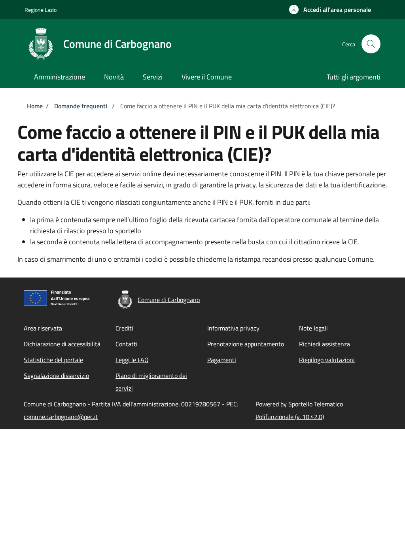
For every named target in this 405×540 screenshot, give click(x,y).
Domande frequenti (81, 106)
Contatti (126, 344)
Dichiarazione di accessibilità (62, 344)
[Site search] (370, 43)
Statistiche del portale (53, 359)
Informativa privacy (233, 328)
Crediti (124, 328)
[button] (330, 9)
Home (35, 106)
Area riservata (43, 328)
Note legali (313, 328)
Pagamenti (221, 359)
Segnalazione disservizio (56, 375)
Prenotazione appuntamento (245, 344)
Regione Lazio (41, 10)
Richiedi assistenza (324, 344)
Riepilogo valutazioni (327, 359)
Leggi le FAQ (132, 359)
